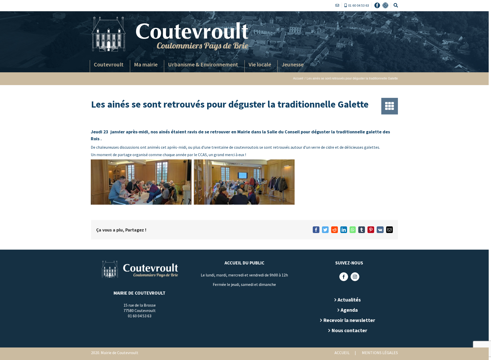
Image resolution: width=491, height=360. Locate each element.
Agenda (349, 310)
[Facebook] (343, 276)
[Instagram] (355, 276)
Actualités (349, 299)
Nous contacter (349, 330)
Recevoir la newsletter (349, 320)
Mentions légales (380, 352)
